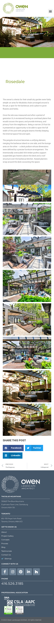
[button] (13, 448)
